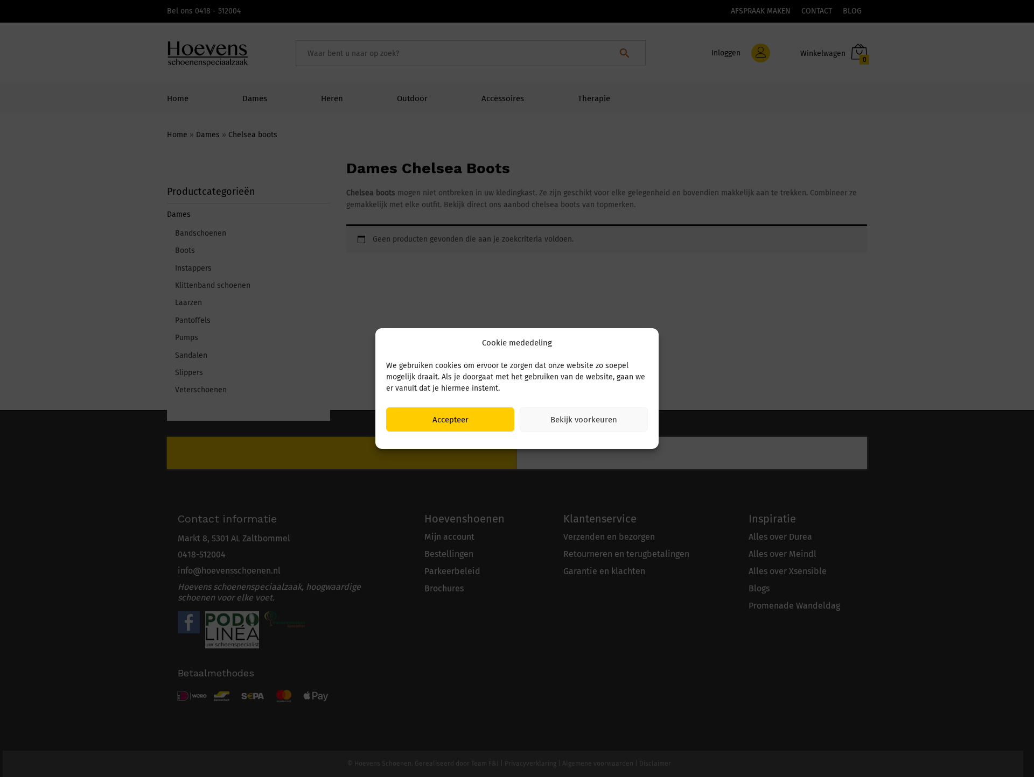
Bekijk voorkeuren (583, 420)
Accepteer (450, 420)
